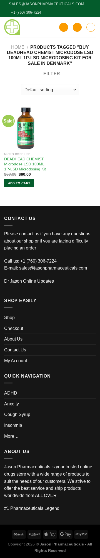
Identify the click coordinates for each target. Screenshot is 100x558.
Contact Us (15, 349)
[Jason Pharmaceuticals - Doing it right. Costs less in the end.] (12, 27)
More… (11, 436)
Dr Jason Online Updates (29, 281)
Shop (9, 317)
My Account (15, 360)
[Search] (63, 27)
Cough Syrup (17, 414)
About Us (13, 339)
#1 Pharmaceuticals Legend (31, 508)
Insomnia (13, 425)
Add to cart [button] (19, 183)
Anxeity (11, 404)
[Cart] (77, 27)
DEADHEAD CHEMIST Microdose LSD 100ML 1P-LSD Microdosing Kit (25, 164)
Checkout (13, 328)
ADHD (10, 393)
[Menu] (90, 27)
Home (17, 47)
